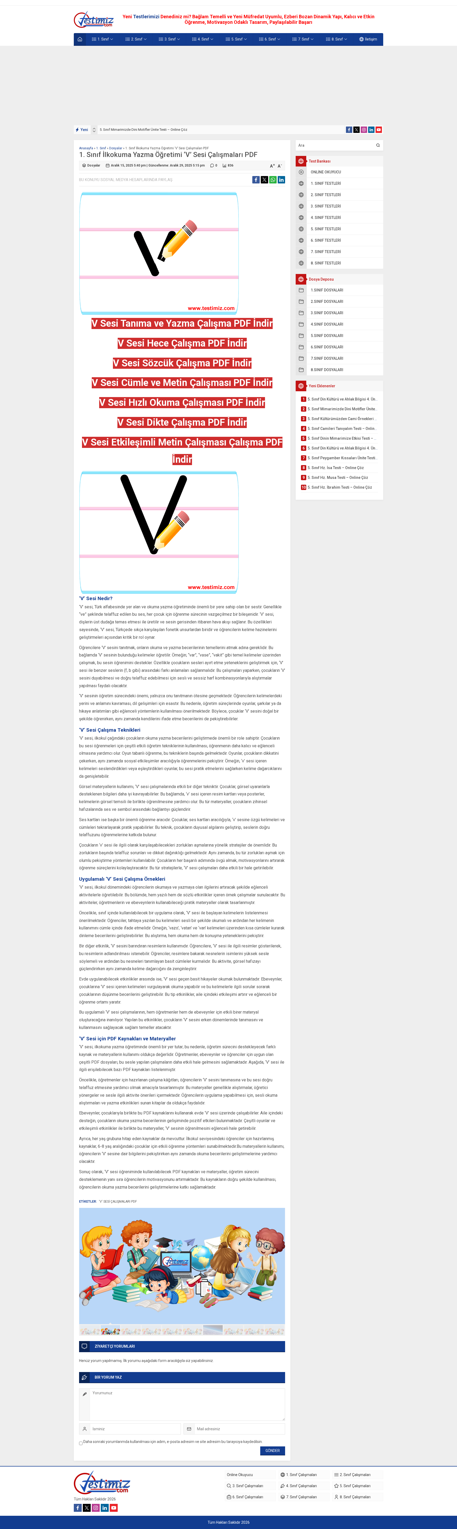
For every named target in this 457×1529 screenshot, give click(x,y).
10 (274, 1330)
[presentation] (94, 128)
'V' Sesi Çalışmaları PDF (118, 1201)
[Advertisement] (228, 85)
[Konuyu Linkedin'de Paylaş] (281, 179)
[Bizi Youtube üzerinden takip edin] (379, 130)
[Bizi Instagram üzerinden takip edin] (364, 130)
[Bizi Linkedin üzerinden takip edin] (371, 130)
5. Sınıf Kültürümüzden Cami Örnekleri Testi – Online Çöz (142, 130)
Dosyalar (115, 148)
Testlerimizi (147, 16)
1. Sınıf (101, 148)
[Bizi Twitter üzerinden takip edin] (356, 130)
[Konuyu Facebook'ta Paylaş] (256, 179)
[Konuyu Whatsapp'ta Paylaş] (273, 179)
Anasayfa (86, 148)
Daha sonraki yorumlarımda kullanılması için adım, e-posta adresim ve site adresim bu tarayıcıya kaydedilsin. (173, 1442)
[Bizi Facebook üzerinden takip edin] (349, 130)
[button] (90, 1330)
